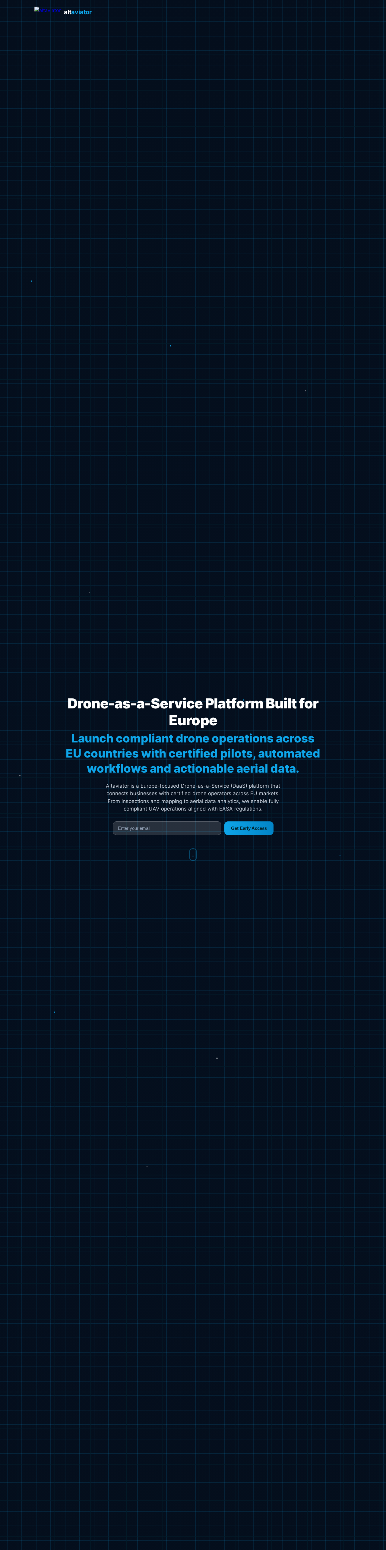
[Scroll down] (193, 854)
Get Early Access (249, 828)
